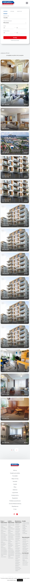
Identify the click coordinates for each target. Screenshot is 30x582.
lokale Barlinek (11, 554)
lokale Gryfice (10, 557)
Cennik (15, 484)
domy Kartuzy (25, 562)
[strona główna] (8, 3)
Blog (15, 487)
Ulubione (15, 489)
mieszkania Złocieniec (17, 548)
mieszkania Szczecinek (17, 536)
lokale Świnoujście (10, 531)
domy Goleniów (4, 535)
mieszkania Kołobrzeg (17, 529)
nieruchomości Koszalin (25, 542)
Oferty (15, 470)
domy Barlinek (4, 553)
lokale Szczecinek (10, 533)
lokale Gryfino (11, 550)
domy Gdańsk (25, 554)
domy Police (3, 536)
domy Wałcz (3, 537)
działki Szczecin (26, 522)
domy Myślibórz (4, 551)
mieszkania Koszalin (17, 527)
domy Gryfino (3, 549)
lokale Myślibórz (11, 552)
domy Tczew (25, 563)
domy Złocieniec (4, 540)
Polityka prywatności (15, 501)
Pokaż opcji (15, 40)
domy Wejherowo (25, 560)
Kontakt (15, 481)
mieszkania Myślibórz (17, 563)
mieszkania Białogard (17, 551)
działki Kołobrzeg (25, 526)
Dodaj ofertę (15, 495)
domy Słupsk (25, 558)
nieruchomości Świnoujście (25, 549)
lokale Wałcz (10, 537)
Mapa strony (15, 478)
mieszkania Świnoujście (17, 534)
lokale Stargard (11, 528)
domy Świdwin (4, 550)
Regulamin (15, 498)
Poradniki (15, 476)
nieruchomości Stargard (25, 546)
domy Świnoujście (3, 531)
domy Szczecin (4, 523)
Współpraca (15, 506)
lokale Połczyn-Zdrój (11, 556)
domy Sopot (25, 557)
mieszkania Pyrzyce (17, 546)
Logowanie (15, 492)
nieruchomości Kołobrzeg (25, 544)
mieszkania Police (17, 541)
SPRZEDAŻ (5, 11)
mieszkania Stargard (17, 531)
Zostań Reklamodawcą (15, 503)
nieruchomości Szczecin (25, 539)
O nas (14, 509)
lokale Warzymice (10, 548)
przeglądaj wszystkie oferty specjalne (15, 55)
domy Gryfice (3, 556)
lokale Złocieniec (10, 541)
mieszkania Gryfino (17, 558)
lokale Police (10, 536)
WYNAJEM (12, 11)
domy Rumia (25, 564)
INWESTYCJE (19, 11)
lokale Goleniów (11, 535)
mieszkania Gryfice (17, 570)
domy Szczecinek (3, 533)
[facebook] (14, 514)
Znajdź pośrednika (15, 473)
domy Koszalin (4, 525)
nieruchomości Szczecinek (25, 551)
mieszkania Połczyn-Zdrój (18, 568)
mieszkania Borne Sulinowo (18, 553)
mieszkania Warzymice (17, 556)
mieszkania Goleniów (17, 539)
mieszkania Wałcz (17, 543)
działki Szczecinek (25, 533)
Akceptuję (20, 580)
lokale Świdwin (11, 551)
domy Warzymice (3, 547)
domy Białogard (3, 542)
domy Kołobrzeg (3, 527)
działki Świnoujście (25, 530)
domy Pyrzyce (3, 539)
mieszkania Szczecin (17, 524)
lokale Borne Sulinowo (10, 546)
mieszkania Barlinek (17, 565)
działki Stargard (24, 528)
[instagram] (17, 514)
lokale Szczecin (11, 523)
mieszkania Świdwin (17, 560)
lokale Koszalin (11, 525)
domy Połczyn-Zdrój (4, 555)
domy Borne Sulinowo (3, 545)
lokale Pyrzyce (11, 539)
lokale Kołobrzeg (10, 527)
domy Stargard (4, 528)
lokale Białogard (10, 543)
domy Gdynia (25, 555)
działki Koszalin (26, 523)
